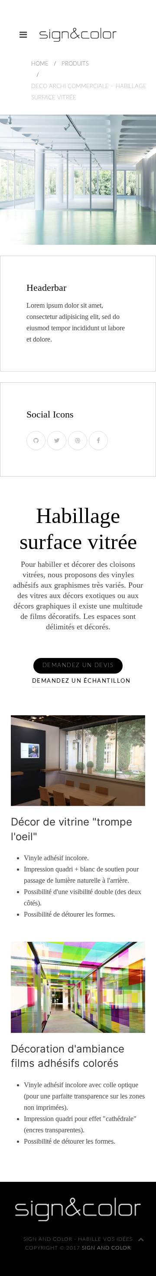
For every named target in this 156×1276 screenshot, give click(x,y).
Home (40, 64)
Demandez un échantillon (81, 681)
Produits (75, 64)
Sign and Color (106, 1247)
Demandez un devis (78, 665)
